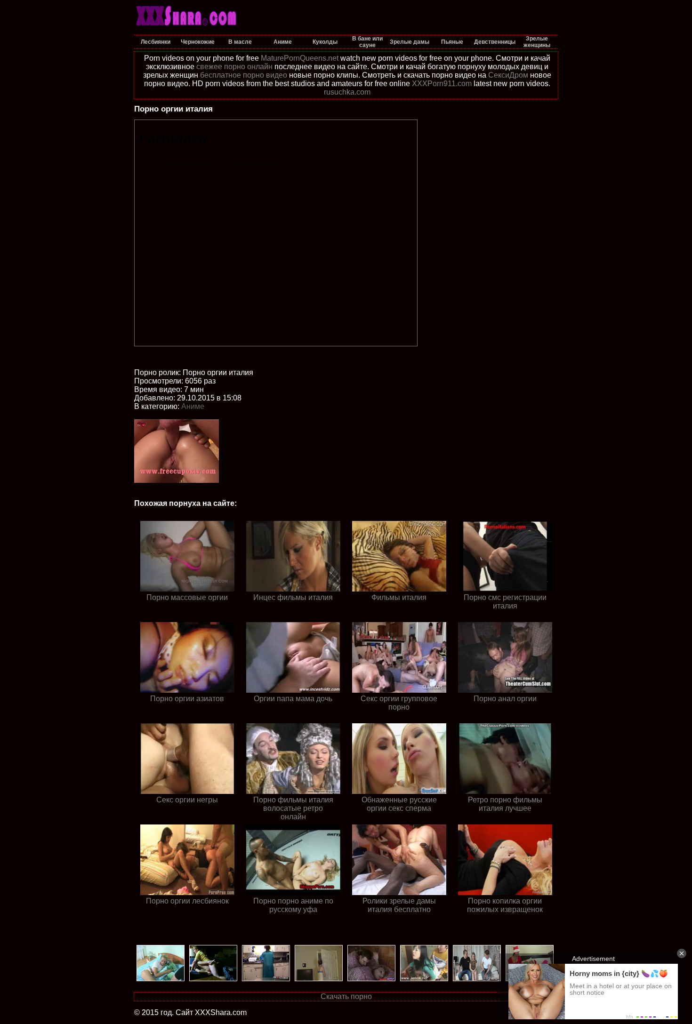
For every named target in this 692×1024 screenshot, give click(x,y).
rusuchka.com (347, 92)
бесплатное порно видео (243, 75)
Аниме (192, 406)
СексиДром (508, 75)
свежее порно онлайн (234, 67)
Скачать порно (346, 996)
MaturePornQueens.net (299, 58)
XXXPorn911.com (442, 84)
